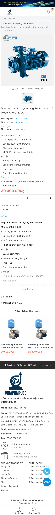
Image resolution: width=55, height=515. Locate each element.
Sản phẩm (5, 474)
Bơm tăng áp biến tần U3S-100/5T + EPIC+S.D (40, 346)
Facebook (11, 365)
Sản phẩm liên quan (27, 311)
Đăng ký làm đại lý (9, 486)
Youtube (34, 365)
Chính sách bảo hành (38, 478)
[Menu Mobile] (3, 11)
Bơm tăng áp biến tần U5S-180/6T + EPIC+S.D (13, 346)
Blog (3, 482)
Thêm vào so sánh (10, 205)
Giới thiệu (5, 470)
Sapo (34, 503)
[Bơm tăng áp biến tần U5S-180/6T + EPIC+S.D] (14, 329)
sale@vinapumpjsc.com (19, 429)
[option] (27, 60)
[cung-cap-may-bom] (27, 3)
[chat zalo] (47, 482)
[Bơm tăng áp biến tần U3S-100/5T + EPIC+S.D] (41, 329)
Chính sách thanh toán (39, 466)
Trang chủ (5, 466)
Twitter (23, 365)
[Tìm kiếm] (51, 18)
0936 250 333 (20, 433)
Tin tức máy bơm (9, 478)
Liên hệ (4, 490)
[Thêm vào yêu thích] (52, 108)
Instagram (45, 365)
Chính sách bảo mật (38, 482)
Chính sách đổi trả (37, 474)
